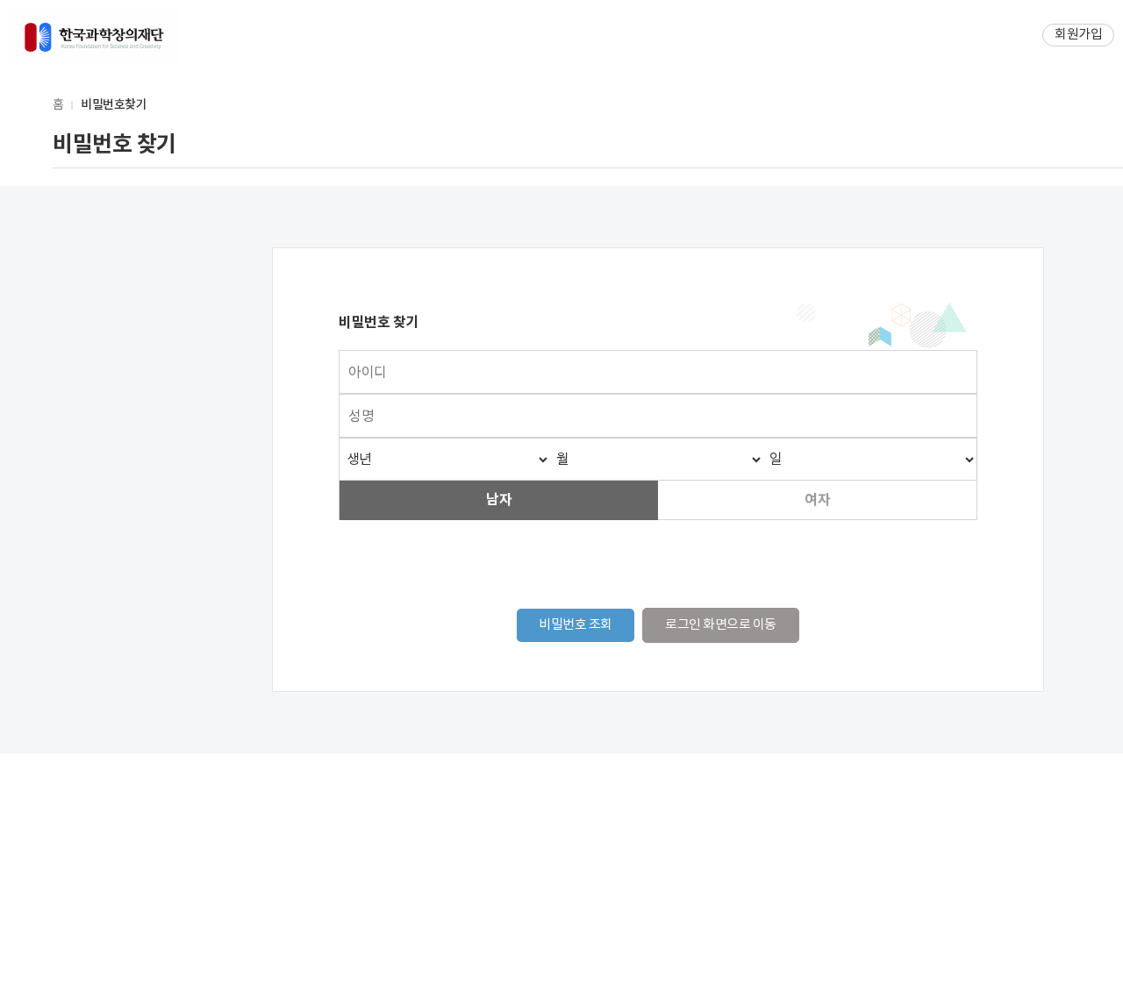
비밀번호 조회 (575, 624)
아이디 (367, 372)
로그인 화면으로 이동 (720, 624)
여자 (817, 500)
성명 (361, 416)
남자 (498, 500)
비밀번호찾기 (114, 104)
